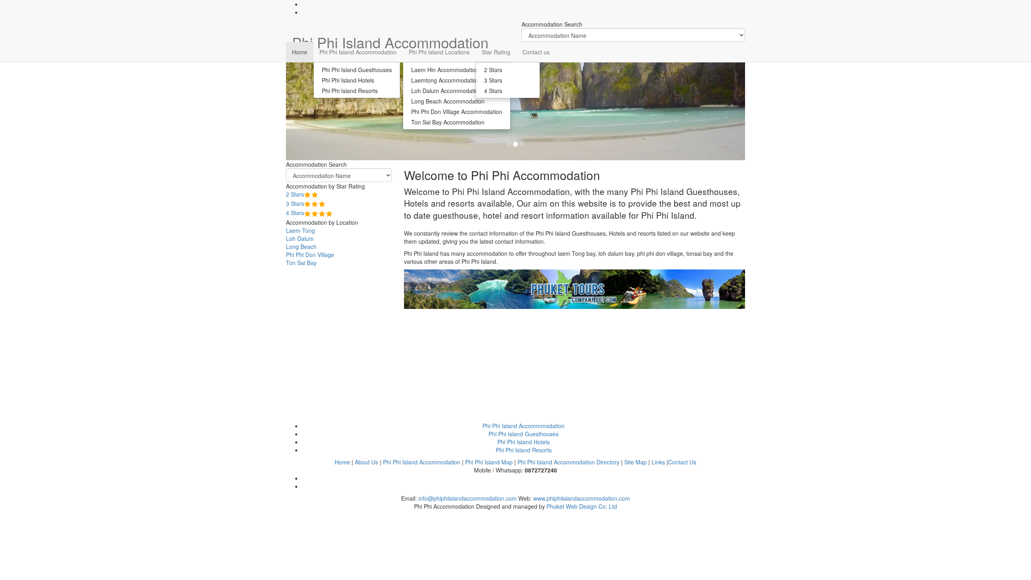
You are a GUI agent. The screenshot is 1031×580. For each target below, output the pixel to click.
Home (299, 52)
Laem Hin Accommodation (444, 70)
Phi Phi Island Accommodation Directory (568, 462)
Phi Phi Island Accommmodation (523, 426)
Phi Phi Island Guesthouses (357, 70)
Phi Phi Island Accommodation (358, 52)
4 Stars (493, 91)
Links (658, 462)
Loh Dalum (300, 238)
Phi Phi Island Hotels (348, 80)
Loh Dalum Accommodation (446, 91)
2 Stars (493, 70)
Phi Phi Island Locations (439, 52)
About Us (366, 462)
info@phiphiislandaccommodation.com (467, 498)
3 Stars (493, 80)
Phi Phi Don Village (310, 255)
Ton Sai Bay (301, 263)
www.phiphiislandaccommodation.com (581, 498)
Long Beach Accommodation (447, 101)
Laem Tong (300, 230)
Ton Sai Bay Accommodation (447, 122)
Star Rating (496, 52)
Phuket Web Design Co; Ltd (582, 506)
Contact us (536, 52)
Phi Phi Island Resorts (350, 91)
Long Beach (301, 246)
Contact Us (682, 462)
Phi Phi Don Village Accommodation (456, 112)
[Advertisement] (574, 365)
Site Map (635, 462)
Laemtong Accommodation (445, 80)
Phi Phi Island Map (489, 462)
